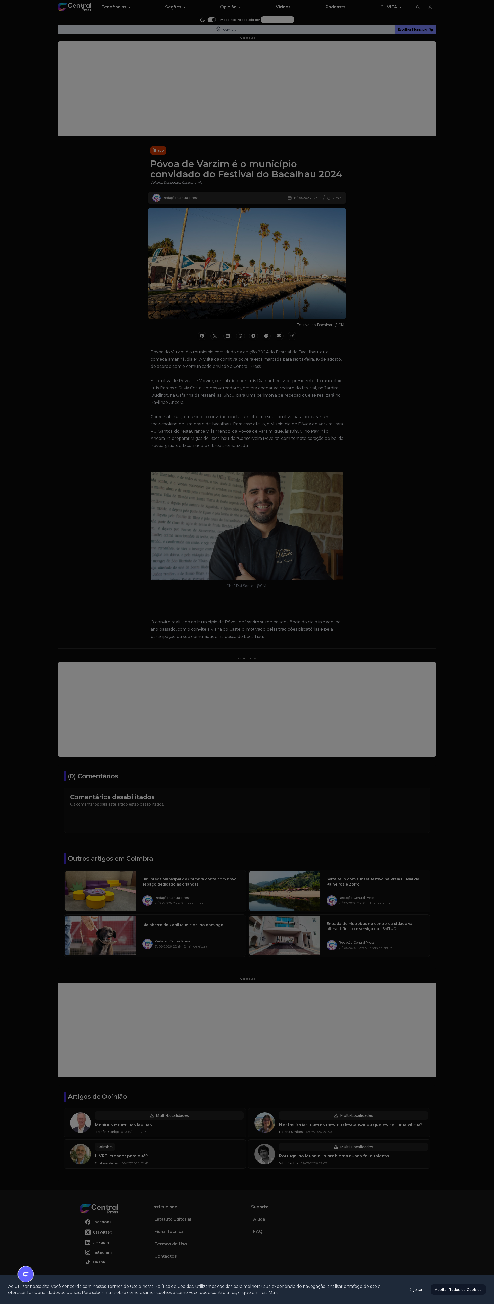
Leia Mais (268, 1292)
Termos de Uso (122, 1286)
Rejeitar (415, 1289)
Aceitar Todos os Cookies (458, 1289)
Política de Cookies (174, 1286)
